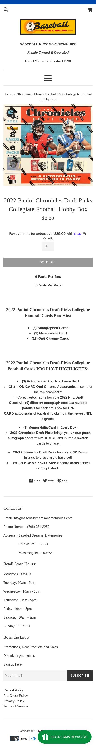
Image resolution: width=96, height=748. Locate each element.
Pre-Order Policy (15, 695)
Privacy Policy (13, 701)
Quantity (48, 238)
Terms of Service (15, 706)
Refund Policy (13, 690)
